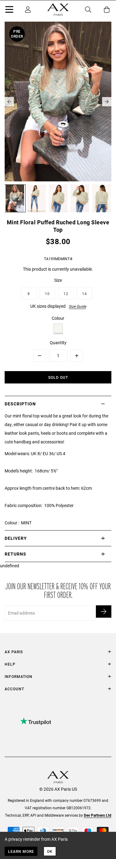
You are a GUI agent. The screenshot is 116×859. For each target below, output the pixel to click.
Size (58, 280)
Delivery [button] (16, 538)
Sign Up (103, 611)
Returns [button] (15, 554)
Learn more (21, 851)
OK (50, 851)
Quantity (58, 342)
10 (47, 293)
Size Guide (77, 306)
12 (65, 293)
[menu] (9, 10)
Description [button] (20, 404)
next (106, 101)
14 (84, 293)
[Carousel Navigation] (58, 101)
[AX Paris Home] (57, 9)
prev (9, 101)
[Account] (28, 9)
